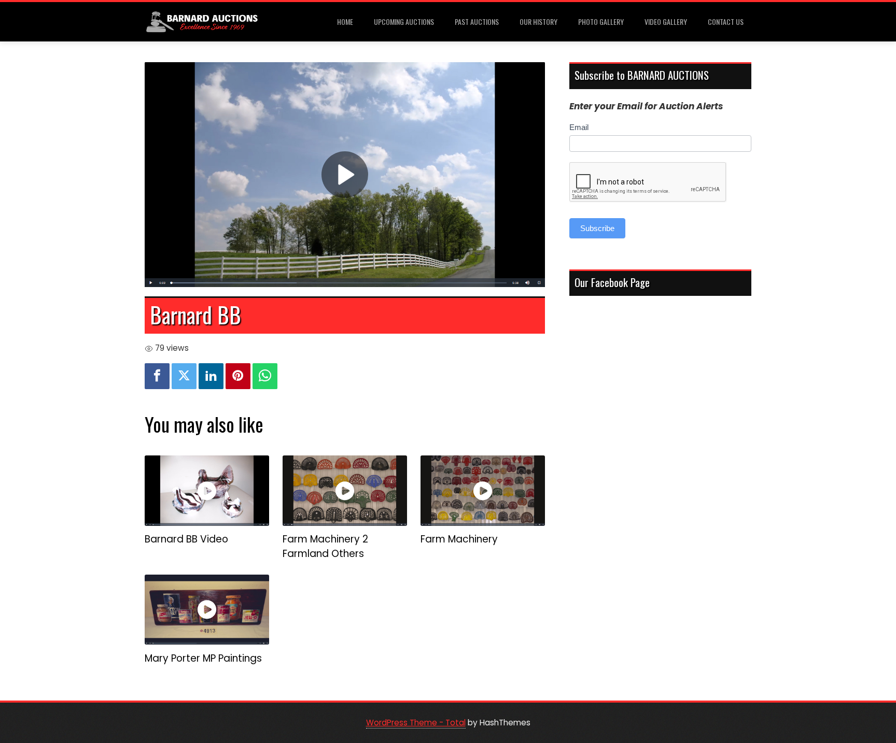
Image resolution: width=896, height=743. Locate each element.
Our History (538, 21)
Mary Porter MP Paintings (203, 658)
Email (579, 127)
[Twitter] (184, 376)
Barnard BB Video (186, 539)
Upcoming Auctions (404, 21)
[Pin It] (238, 376)
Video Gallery (666, 21)
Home (345, 21)
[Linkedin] (211, 376)
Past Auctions (477, 21)
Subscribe (597, 228)
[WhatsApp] (265, 376)
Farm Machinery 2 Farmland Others (325, 546)
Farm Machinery (459, 539)
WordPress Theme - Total (416, 722)
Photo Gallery (601, 21)
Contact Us (726, 21)
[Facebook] (157, 376)
